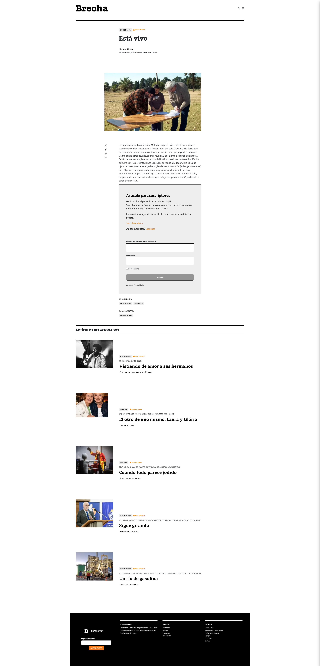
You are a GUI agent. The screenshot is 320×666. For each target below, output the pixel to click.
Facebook (166, 627)
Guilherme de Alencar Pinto (136, 372)
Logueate (150, 228)
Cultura (123, 409)
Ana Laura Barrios (130, 478)
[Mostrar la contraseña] (190, 261)
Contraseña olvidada (135, 285)
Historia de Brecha (212, 633)
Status (207, 641)
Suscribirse (209, 627)
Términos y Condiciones (214, 630)
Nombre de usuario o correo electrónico (141, 241)
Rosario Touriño (129, 531)
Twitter (165, 630)
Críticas (123, 462)
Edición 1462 (125, 30)
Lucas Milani (127, 425)
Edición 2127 (125, 356)
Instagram (166, 633)
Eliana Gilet (126, 49)
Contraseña (130, 255)
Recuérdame (133, 268)
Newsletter (166, 635)
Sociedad (138, 304)
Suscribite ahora (134, 223)
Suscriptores (126, 315)
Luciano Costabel (129, 584)
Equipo (207, 635)
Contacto (208, 638)
